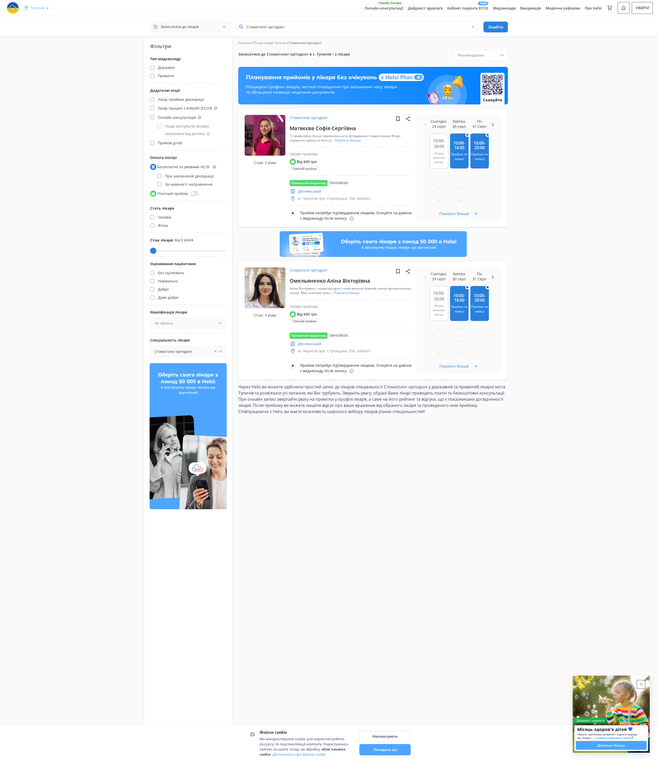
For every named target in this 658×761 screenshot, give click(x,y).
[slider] (153, 251)
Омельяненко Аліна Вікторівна (330, 280)
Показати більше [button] (348, 140)
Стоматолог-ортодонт (309, 117)
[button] (215, 108)
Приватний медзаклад (308, 183)
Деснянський (309, 191)
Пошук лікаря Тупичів (269, 43)
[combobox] (356, 27)
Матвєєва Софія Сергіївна (323, 128)
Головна (244, 43)
